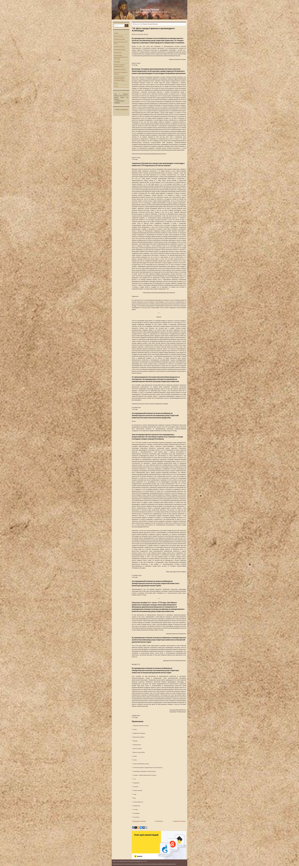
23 (132, 809)
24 (169, 359)
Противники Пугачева (119, 49)
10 (132, 759)
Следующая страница (179, 821)
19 (182, 346)
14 (154, 301)
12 (137, 284)
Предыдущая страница (139, 821)
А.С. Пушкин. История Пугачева (149, 24)
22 (132, 805)
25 (177, 365)
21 (177, 350)
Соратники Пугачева (119, 46)
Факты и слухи (117, 52)
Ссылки (116, 86)
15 (185, 322)
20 (167, 348)
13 (143, 288)
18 (170, 344)
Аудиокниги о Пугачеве (120, 69)
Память (116, 83)
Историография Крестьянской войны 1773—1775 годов (121, 57)
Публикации (117, 61)
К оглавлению (159, 821)
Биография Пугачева (119, 39)
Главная (116, 33)
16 (185, 337)
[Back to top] (295, 862)
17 (132, 786)
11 (132, 763)
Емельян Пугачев (149, 9)
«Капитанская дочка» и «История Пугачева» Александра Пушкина (119, 78)
